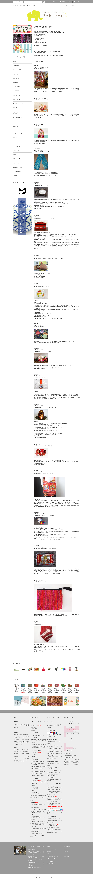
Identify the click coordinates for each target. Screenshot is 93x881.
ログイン (70, 1)
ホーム (14, 5)
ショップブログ (50, 861)
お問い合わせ (74, 5)
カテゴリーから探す (22, 5)
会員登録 (63, 1)
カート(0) (77, 1)
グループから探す (31, 5)
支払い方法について (51, 849)
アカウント (56, 1)
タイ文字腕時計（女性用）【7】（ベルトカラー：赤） (51, 258)
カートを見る (67, 853)
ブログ (68, 5)
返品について (50, 853)
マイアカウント (67, 846)
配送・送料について (51, 851)
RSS (48, 863)
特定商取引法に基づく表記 (53, 856)
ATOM (51, 863)
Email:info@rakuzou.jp (39, 52)
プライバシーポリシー (52, 858)
